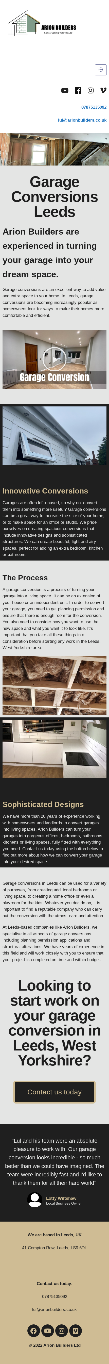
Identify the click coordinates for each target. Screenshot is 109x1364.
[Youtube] (47, 1330)
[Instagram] (91, 90)
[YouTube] (64, 90)
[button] (54, 359)
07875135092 (93, 107)
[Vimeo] (103, 90)
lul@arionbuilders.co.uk (54, 1309)
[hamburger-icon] (100, 70)
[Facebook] (78, 90)
